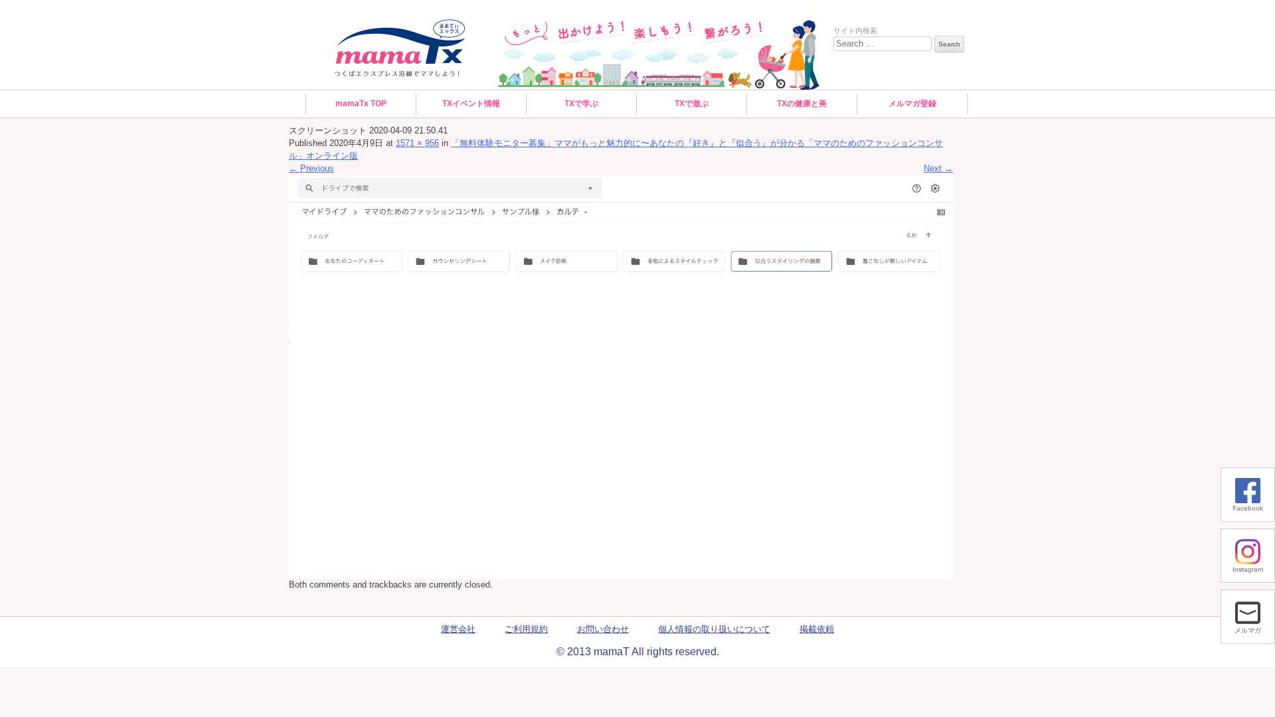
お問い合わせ (603, 629)
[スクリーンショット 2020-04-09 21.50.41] (621, 376)
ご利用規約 (526, 629)
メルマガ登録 (912, 104)
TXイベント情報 (471, 104)
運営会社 (458, 629)
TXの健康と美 (802, 104)
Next (938, 168)
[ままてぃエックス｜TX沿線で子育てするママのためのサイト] (400, 47)
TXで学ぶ (581, 104)
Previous (311, 168)
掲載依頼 (817, 629)
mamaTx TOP (360, 104)
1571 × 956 (417, 143)
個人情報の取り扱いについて (714, 629)
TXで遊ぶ (692, 104)
